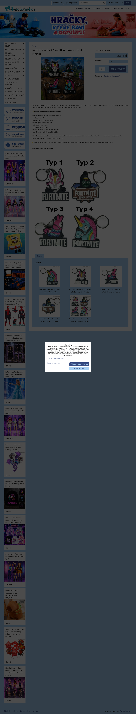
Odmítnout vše (79, 368)
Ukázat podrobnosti (53, 363)
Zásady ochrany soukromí (55, 358)
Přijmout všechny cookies (79, 364)
